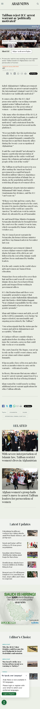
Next (37, 36)
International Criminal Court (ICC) (15, 416)
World (4, 672)
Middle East (6, 644)
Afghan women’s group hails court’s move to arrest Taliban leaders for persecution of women (20, 497)
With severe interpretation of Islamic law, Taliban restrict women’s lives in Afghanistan (19, 457)
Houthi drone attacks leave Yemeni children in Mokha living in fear (13, 564)
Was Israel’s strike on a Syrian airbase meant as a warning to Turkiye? (12, 664)
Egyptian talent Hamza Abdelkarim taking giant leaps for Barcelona (12, 555)
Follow (34, 74)
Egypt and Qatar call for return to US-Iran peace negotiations (12, 545)
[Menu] (2, 4)
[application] (20, 36)
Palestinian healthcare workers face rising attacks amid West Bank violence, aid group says (13, 534)
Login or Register (9, 694)
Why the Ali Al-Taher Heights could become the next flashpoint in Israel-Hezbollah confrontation (13, 650)
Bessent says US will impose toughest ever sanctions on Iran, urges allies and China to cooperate (13, 575)
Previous (2, 36)
